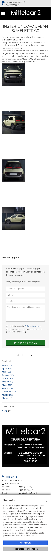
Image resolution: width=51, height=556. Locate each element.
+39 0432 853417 (13, 5)
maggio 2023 (7, 382)
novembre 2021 (9, 391)
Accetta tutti (25, 543)
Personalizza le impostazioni (25, 549)
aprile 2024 (7, 368)
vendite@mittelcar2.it (15, 2)
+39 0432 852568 (26, 490)
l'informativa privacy (33, 326)
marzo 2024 (7, 372)
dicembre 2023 (8, 378)
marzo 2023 (7, 385)
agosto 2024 (7, 365)
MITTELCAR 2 (11, 477)
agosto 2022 (7, 388)
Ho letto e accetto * (26, 326)
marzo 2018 (7, 398)
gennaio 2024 (8, 375)
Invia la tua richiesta (25, 342)
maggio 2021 (7, 395)
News (4, 411)
